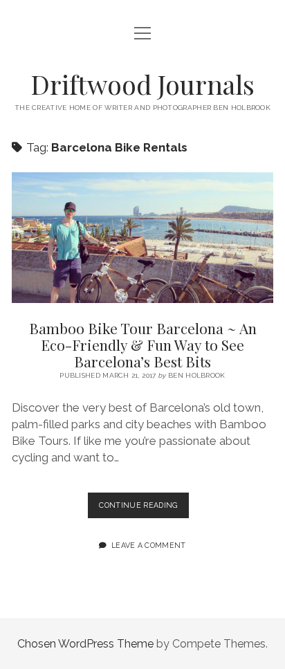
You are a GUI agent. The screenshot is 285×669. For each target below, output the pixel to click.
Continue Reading (143, 509)
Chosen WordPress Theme (85, 643)
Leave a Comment (148, 545)
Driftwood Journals (142, 84)
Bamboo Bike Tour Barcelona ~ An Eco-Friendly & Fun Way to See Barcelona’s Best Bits (142, 237)
